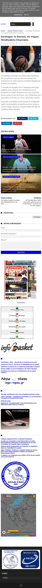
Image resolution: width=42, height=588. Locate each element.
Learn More (18, 15)
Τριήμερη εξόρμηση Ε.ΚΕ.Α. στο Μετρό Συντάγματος (16, 439)
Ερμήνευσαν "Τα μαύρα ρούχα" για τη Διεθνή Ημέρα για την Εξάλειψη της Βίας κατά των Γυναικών (19, 403)
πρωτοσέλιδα (21, 302)
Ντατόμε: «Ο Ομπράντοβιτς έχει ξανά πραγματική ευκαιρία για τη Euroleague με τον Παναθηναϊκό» (19, 168)
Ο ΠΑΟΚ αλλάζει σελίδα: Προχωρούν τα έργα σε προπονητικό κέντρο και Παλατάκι (18, 188)
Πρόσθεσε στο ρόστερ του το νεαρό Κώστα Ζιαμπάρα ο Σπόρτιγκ (20, 366)
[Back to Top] (21, 585)
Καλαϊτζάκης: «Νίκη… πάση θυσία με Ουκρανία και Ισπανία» (19, 362)
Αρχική (3, 31)
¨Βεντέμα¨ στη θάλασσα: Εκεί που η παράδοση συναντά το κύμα (20, 394)
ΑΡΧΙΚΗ (3, 24)
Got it (26, 15)
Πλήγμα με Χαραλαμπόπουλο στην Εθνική (16, 149)
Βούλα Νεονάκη (6, 401)
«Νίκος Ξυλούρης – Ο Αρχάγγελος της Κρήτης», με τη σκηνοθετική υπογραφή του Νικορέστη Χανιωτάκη (21, 397)
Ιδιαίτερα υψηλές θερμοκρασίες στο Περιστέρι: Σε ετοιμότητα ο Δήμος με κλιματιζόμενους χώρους (19, 447)
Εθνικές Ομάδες (8, 137)
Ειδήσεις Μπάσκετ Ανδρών (15, 31)
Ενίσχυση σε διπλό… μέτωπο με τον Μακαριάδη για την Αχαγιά (20, 364)
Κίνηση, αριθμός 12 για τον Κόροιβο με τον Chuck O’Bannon (19, 369)
